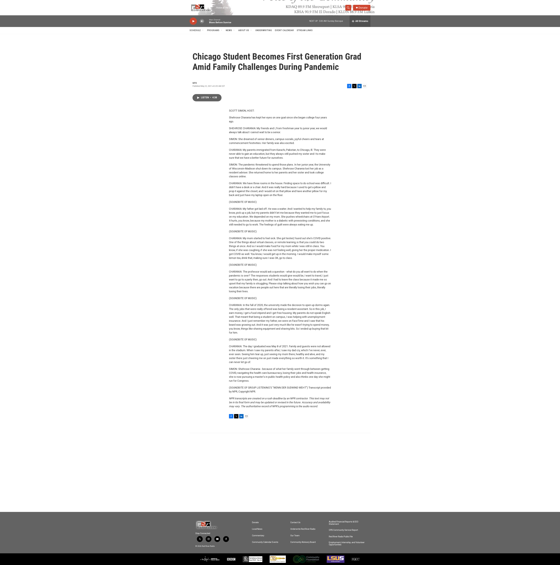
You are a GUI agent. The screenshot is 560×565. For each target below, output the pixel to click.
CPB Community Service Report (343, 530)
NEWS (229, 30)
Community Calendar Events (265, 542)
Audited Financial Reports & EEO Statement (343, 523)
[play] (193, 21)
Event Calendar (284, 30)
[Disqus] (280, 472)
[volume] (202, 21)
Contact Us (295, 522)
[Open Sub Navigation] (203, 30)
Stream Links (305, 30)
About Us (243, 30)
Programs (213, 30)
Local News (257, 529)
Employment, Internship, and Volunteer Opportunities (347, 543)
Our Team (295, 536)
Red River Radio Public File (341, 537)
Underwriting (263, 30)
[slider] (206, 21)
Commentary (258, 536)
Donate (363, 7)
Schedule (195, 30)
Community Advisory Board (303, 542)
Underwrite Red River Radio (302, 529)
